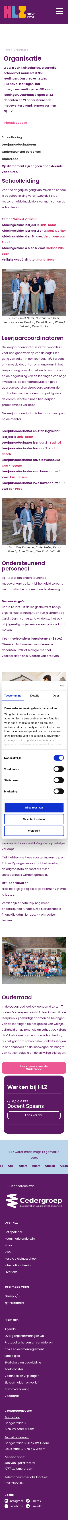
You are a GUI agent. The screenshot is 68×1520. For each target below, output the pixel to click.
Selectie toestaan (34, 819)
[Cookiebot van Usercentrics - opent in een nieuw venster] (48, 686)
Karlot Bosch (46, 259)
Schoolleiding (12, 137)
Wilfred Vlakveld (25, 219)
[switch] (58, 769)
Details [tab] (34, 695)
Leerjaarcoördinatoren (19, 144)
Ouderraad (10, 159)
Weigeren (34, 830)
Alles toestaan (34, 807)
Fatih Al (55, 442)
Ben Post (15, 489)
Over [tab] (56, 695)
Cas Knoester (12, 466)
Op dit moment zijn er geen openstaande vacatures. (32, 169)
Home (7, 49)
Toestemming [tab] (12, 695)
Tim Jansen (18, 477)
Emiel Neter (48, 225)
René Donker (56, 231)
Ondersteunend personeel (21, 152)
